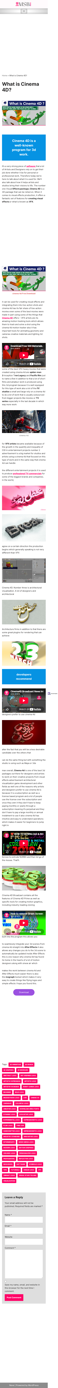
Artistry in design (11, 1087)
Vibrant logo (9, 1175)
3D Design (29, 1064)
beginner (7, 1092)
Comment (10, 1248)
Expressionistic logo (33, 1120)
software (20, 1164)
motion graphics (26, 1148)
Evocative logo (26, 1114)
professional (9, 1159)
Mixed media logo (26, 1142)
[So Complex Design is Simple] (24, 4)
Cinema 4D (7, 318)
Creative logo (9, 1109)
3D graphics (8, 1070)
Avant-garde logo (31, 1087)
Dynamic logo (9, 1114)
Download (24, 992)
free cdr (20, 1125)
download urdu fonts (29, 1109)
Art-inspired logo (28, 1075)
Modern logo (9, 1148)
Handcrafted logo (11, 1131)
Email (8, 1226)
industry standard (11, 1136)
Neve (11, 1385)
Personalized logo (27, 1153)
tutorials (15, 1170)
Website (8, 1237)
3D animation (15, 1064)
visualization (9, 1181)
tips (5, 1170)
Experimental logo (11, 1120)
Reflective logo (26, 1159)
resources (7, 1164)
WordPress (33, 1385)
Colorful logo (22, 1103)
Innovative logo (31, 1136)
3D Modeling (23, 1070)
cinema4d (7, 1103)
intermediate (9, 1142)
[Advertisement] (29, 44)
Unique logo (28, 1170)
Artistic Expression (11, 1081)
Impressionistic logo (33, 1131)
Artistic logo (30, 1081)
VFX (39, 1170)
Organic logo (9, 1153)
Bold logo (19, 1092)
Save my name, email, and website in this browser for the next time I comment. (22, 1287)
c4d (25, 1098)
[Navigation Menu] (24, 11)
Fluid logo (8, 1125)
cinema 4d (35, 1098)
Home (4, 75)
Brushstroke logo (11, 1098)
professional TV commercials (27, 473)
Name (8, 1215)
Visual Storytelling (27, 1175)
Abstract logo (9, 1075)
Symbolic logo (35, 1164)
